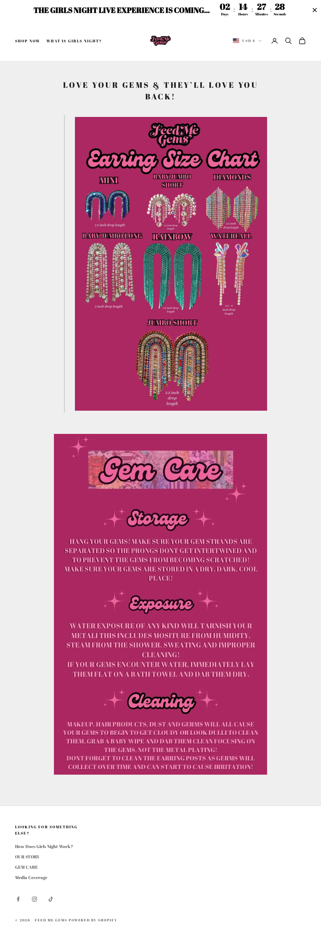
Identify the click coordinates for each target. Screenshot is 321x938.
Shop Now (27, 40)
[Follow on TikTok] (51, 899)
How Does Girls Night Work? (44, 846)
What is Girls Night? (74, 40)
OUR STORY (27, 857)
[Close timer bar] (314, 10)
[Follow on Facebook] (18, 899)
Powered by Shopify (93, 920)
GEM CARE (26, 867)
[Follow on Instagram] (34, 899)
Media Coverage (31, 877)
